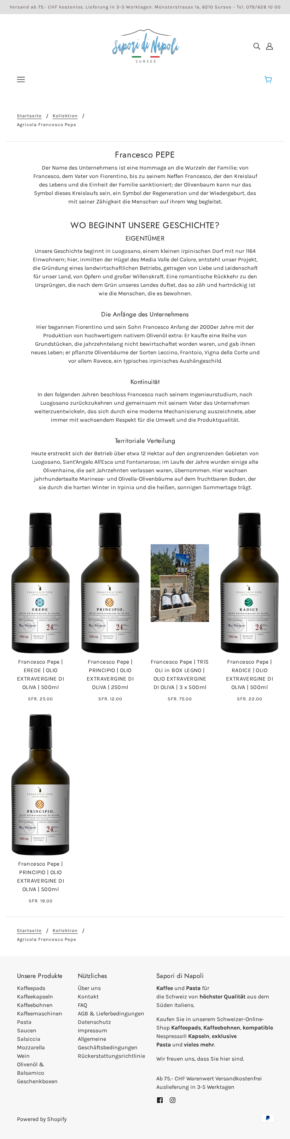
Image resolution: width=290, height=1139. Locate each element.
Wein (23, 1055)
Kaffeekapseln (35, 996)
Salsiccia (28, 1039)
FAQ (82, 1005)
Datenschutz (94, 1022)
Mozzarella (31, 1047)
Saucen (26, 1030)
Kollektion (65, 115)
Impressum (92, 1030)
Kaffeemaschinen (39, 1013)
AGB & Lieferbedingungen (111, 1013)
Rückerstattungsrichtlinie (111, 1055)
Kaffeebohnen (35, 1005)
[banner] (145, 45)
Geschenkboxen (37, 1081)
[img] (256, 46)
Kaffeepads (31, 988)
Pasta (24, 1022)
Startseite (29, 115)
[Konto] (269, 46)
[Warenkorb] (269, 80)
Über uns (89, 988)
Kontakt (88, 996)
